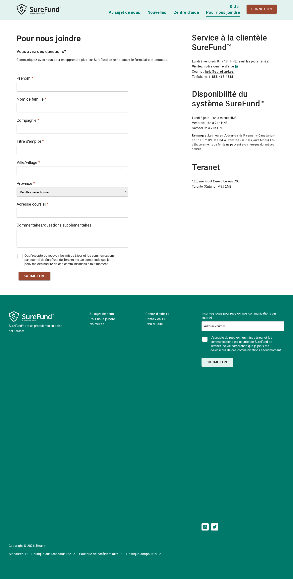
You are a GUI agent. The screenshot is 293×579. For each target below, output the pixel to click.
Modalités (16, 554)
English (235, 6)
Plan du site (154, 324)
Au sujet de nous (124, 12)
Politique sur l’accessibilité (51, 554)
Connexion (261, 9)
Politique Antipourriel (141, 554)
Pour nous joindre (223, 12)
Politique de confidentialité (99, 554)
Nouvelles (156, 12)
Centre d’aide (186, 12)
